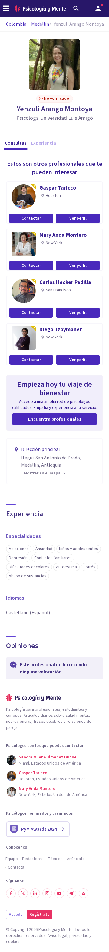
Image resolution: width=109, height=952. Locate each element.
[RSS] (83, 893)
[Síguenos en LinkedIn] (35, 893)
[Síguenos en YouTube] (59, 893)
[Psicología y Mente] (40, 8)
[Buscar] (76, 8)
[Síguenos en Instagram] (47, 893)
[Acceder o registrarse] (98, 8)
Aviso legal (57, 936)
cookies (13, 942)
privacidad (78, 936)
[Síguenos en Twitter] (23, 893)
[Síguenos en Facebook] (11, 893)
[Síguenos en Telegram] (71, 893)
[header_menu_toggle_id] (6, 8)
